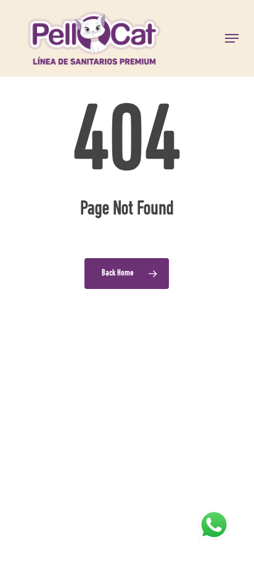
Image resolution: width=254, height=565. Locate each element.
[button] (232, 38)
